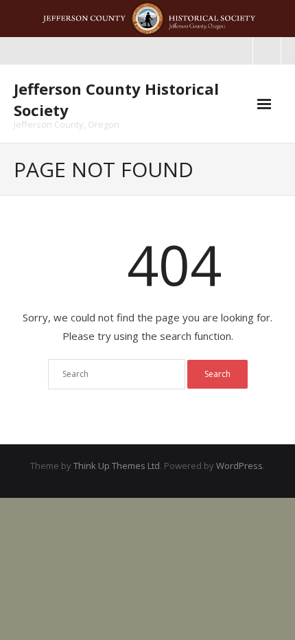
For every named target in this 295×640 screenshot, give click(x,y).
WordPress (239, 465)
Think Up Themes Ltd (116, 465)
